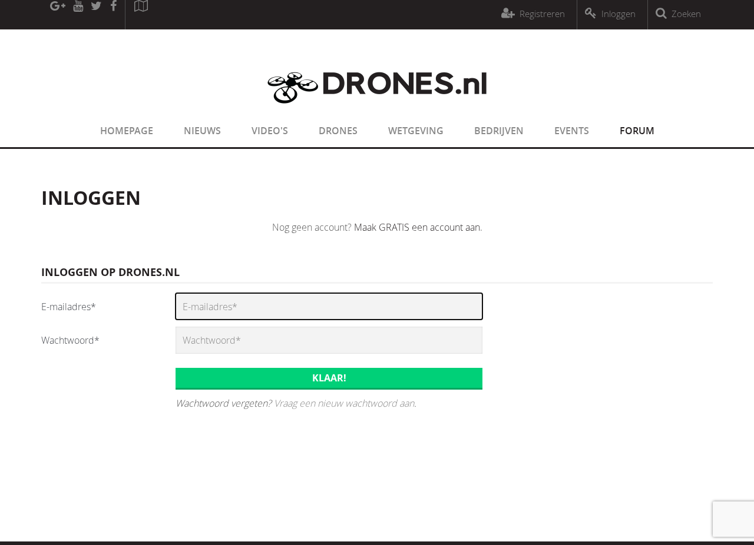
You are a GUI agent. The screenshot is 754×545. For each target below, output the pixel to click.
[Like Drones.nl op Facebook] (113, 14)
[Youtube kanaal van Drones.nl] (78, 14)
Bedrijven (499, 130)
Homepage (126, 130)
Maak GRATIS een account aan (417, 227)
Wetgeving (416, 130)
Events (571, 130)
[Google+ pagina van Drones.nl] (57, 14)
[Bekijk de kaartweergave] (140, 14)
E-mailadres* (68, 306)
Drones (338, 130)
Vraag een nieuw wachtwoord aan (344, 403)
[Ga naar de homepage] (377, 110)
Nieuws (202, 130)
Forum (637, 130)
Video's (270, 130)
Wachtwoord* (70, 340)
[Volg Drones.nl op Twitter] (96, 14)
